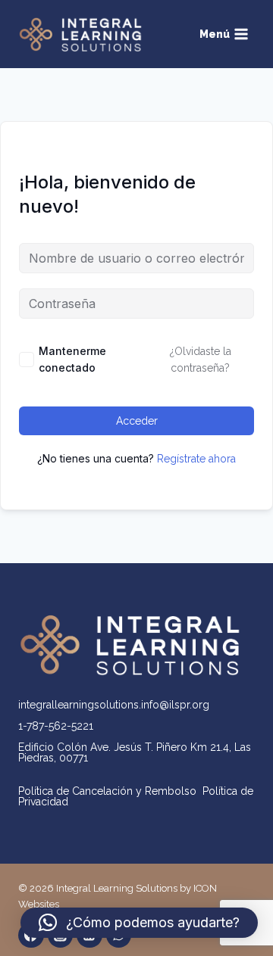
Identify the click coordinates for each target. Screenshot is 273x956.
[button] (139, 923)
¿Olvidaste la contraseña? (200, 359)
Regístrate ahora (196, 459)
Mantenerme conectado (72, 359)
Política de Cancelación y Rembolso (110, 791)
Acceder (137, 421)
